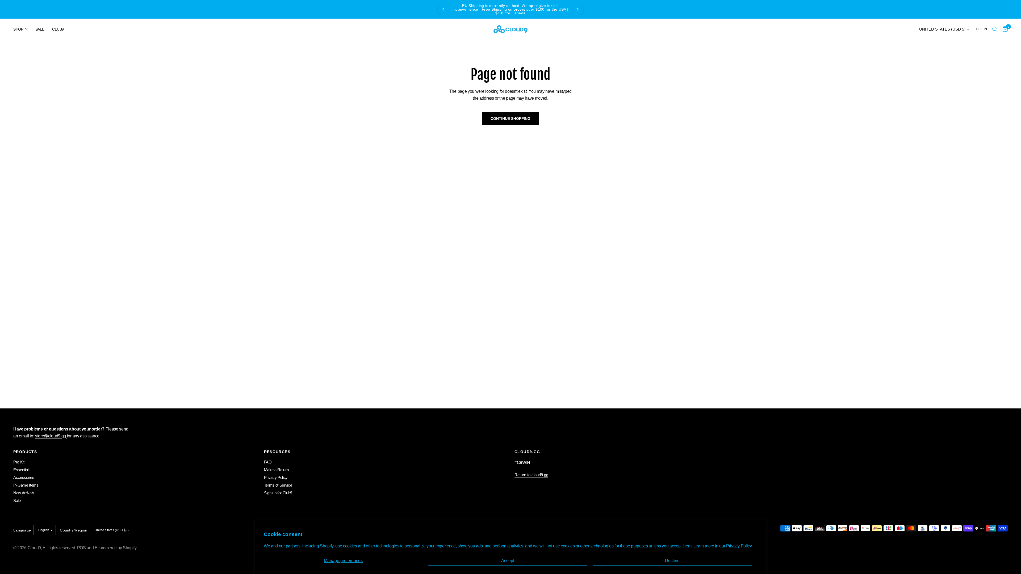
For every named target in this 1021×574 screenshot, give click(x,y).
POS (81, 548)
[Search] (995, 29)
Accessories (23, 477)
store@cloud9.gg (51, 436)
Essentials (22, 469)
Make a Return (276, 469)
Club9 (58, 29)
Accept (507, 560)
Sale (39, 29)
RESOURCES (277, 452)
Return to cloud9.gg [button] (531, 474)
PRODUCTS (25, 452)
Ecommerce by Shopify (116, 548)
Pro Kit (18, 462)
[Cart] (1004, 29)
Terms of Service (278, 485)
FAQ (268, 462)
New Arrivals (23, 493)
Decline (672, 560)
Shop (18, 29)
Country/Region (73, 530)
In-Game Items (26, 485)
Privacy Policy (739, 546)
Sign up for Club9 (278, 493)
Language (22, 530)
